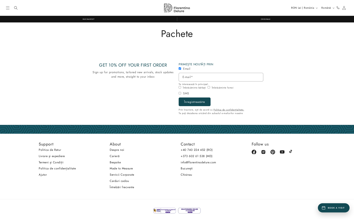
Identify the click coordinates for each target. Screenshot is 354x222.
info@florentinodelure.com (198, 162)
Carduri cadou (119, 181)
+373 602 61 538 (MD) (197, 156)
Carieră (114, 156)
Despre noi (117, 150)
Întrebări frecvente (122, 187)
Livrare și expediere (52, 156)
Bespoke (115, 162)
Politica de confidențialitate (57, 168)
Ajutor (43, 175)
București (187, 168)
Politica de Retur (50, 150)
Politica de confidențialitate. (229, 109)
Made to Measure (121, 168)
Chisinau (186, 175)
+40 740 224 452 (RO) (197, 150)
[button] (8, 8)
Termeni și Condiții (51, 162)
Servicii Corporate (122, 175)
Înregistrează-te (194, 102)
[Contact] (338, 8)
